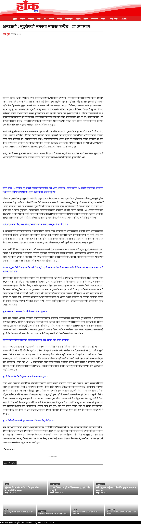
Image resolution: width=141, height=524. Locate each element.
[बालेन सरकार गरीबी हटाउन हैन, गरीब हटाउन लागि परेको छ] (121, 506)
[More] (45, 40)
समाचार (7, 484)
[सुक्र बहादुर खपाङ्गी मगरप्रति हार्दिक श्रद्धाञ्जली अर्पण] (19, 506)
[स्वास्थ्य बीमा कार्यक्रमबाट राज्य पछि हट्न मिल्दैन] (53, 506)
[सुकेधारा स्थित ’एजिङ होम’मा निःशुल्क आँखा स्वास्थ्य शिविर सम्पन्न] (25, 482)
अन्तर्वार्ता (74, 509)
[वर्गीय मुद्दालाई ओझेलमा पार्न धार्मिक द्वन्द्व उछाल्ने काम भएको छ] (116, 482)
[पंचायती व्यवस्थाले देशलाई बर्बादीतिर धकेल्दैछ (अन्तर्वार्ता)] (87, 506)
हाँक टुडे (6, 34)
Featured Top (55, 484)
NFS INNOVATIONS (46, 522)
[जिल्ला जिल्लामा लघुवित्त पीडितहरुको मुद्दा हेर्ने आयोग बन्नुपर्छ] (70, 482)
